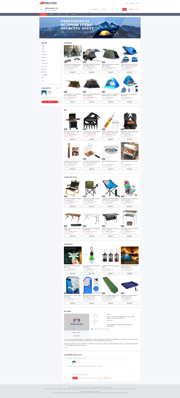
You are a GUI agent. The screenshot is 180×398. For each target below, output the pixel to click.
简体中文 (55, 388)
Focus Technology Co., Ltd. (91, 391)
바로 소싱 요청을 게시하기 (104, 378)
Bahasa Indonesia (132, 388)
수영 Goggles (44, 74)
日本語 (64, 388)
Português (83, 388)
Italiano (87, 388)
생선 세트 (43, 69)
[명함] (57, 88)
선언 (75, 387)
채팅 (50, 92)
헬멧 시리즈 (44, 72)
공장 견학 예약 (76, 335)
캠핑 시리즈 (44, 54)
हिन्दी (112, 388)
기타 (42, 80)
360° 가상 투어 (77, 332)
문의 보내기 (72, 72)
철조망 (42, 46)
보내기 (75, 378)
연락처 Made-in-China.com (97, 387)
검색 (67, 14)
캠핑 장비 (43, 60)
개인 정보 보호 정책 (86, 387)
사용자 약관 (79, 387)
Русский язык (93, 388)
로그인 (126, 3)
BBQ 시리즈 (44, 57)
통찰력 (110, 387)
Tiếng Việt (125, 388)
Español (73, 388)
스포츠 (42, 49)
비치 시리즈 (44, 66)
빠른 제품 (105, 387)
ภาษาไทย (116, 388)
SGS (103, 329)
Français (68, 388)
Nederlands (107, 388)
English (50, 388)
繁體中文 (60, 388)
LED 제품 (43, 51)
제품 (52, 14)
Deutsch (78, 388)
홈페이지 (43, 14)
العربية (103, 388)
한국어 (99, 388)
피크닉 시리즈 (44, 63)
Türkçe (120, 388)
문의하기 (74, 14)
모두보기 (66, 347)
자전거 (42, 77)
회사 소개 (59, 14)
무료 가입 (132, 3)
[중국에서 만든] (48, 2)
